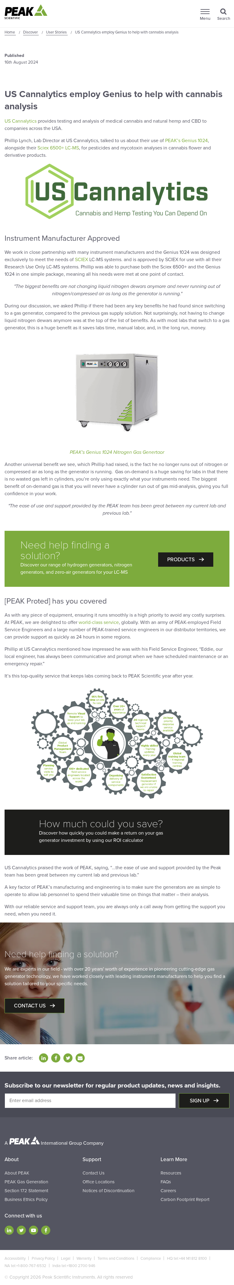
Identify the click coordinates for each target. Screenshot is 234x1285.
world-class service (99, 622)
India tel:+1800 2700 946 (73, 1265)
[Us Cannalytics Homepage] (117, 191)
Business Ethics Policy (26, 1199)
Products (181, 559)
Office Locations (99, 1182)
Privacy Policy (43, 1258)
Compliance (150, 1258)
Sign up (200, 1101)
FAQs (166, 1182)
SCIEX (81, 260)
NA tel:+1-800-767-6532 (25, 1265)
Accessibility (15, 1258)
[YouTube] (33, 1230)
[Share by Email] (80, 1058)
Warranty (83, 1258)
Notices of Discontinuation (108, 1190)
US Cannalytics (21, 121)
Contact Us (94, 1173)
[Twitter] (21, 1230)
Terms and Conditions (116, 1258)
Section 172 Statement (26, 1190)
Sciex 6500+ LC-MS (58, 148)
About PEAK (17, 1173)
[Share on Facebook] (55, 1058)
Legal (65, 1258)
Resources (171, 1173)
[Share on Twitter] (68, 1058)
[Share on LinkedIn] (43, 1058)
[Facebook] (45, 1230)
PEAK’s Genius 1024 (186, 141)
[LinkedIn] (9, 1230)
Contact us (30, 1006)
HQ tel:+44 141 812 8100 (187, 1258)
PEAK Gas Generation (26, 1182)
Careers (168, 1190)
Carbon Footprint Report (185, 1199)
